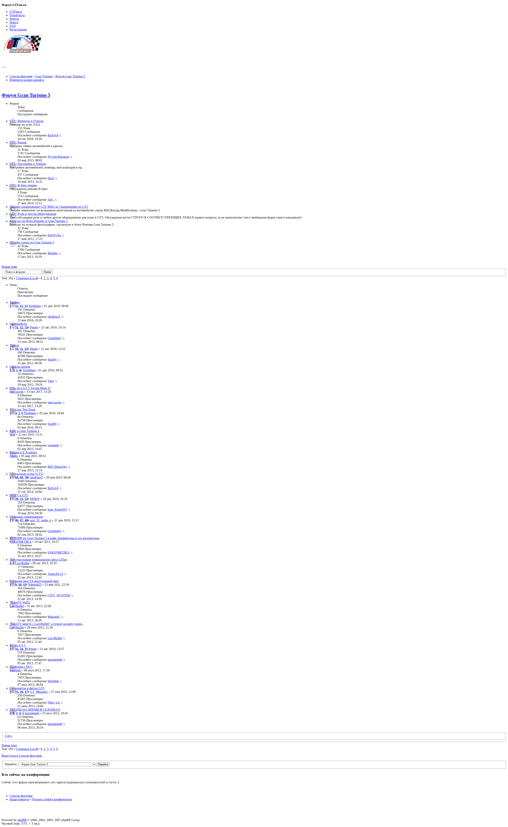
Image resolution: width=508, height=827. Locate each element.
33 (26, 327)
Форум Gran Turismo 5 (70, 76)
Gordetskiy (55, 338)
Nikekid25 (34, 584)
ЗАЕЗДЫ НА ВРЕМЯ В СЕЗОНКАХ (35, 709)
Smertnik (15, 670)
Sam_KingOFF (57, 509)
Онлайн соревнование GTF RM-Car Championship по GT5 (49, 206)
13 (26, 306)
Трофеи (15, 302)
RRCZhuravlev (57, 466)
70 (26, 477)
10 (16, 348)
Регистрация (18, 29)
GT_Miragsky (39, 691)
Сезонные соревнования (26, 516)
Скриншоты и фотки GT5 (27, 688)
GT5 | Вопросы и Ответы (27, 121)
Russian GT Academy (23, 452)
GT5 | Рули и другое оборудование (33, 214)
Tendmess (30, 413)
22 (26, 499)
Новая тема (9, 266)
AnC (51, 199)
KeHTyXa (54, 235)
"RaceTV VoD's (20, 602)
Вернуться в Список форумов (22, 755)
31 (16, 327)
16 (21, 691)
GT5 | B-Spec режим (23, 185)
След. (8, 735)
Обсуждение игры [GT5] (26, 474)
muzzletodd (55, 659)
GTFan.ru (16, 11)
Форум (14, 18)
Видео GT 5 (18, 645)
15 (16, 691)
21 (21, 499)
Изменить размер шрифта (27, 80)
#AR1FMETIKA (20, 541)
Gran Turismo (44, 76)
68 (16, 477)
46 (16, 520)
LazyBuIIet (22, 563)
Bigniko (53, 253)
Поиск (14, 22)
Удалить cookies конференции (52, 799)
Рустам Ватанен (58, 156)
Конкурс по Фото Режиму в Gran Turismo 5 (39, 221)
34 (21, 649)
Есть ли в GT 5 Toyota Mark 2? (30, 388)
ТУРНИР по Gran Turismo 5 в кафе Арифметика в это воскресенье (54, 538)
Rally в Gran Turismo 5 (24, 431)
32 (21, 327)
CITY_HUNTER (59, 595)
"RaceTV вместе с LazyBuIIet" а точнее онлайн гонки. (46, 624)
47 (21, 520)
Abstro (14, 456)
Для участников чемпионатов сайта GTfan (38, 559)
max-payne (16, 391)
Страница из (27, 278)
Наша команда (19, 799)
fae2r (51, 178)
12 (21, 306)
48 (26, 520)
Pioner (34, 327)
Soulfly (52, 359)
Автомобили (18, 323)
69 (21, 477)
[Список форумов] (23, 51)
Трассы (14, 345)
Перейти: (11, 764)
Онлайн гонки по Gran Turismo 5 (32, 242)
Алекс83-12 (55, 574)
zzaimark (53, 445)
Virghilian (34, 306)
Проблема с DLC (21, 666)
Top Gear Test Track (22, 409)
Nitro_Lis (54, 702)
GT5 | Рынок (18, 142)
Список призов (20, 366)
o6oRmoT (54, 316)
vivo (12, 434)
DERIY (35, 499)
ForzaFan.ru (17, 15)
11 (16, 306)
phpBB (22, 820)
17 (26, 691)
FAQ (13, 26)
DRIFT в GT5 (19, 495)
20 (16, 499)
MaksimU (54, 616)
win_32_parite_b (40, 520)
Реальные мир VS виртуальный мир (34, 581)
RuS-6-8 (53, 135)
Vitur (51, 381)
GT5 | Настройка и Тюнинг (28, 164)
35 (26, 649)
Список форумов (21, 76)
